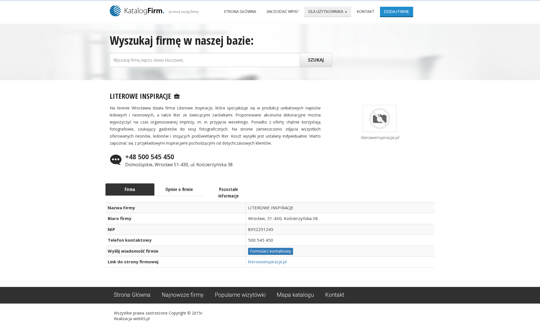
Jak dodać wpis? (282, 11)
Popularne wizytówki (240, 294)
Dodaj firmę (396, 11)
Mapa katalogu (295, 294)
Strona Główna (240, 11)
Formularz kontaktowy (270, 251)
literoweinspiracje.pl (267, 261)
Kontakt (365, 11)
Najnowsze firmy (183, 294)
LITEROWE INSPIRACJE (140, 96)
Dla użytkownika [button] (326, 11)
